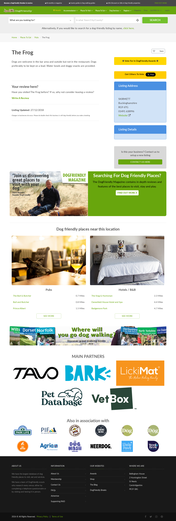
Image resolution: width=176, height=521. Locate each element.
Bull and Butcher (21, 302)
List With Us (154, 10)
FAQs (53, 490)
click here (128, 28)
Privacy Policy (42, 517)
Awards (58, 10)
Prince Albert (19, 308)
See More (48, 316)
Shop (146, 10)
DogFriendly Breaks (98, 490)
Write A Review (20, 98)
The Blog (93, 485)
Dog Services (114, 10)
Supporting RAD (58, 501)
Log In (167, 10)
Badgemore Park (99, 308)
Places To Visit (85, 10)
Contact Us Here (140, 162)
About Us (55, 474)
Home (14, 38)
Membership (56, 479)
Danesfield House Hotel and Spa (107, 302)
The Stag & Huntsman (101, 296)
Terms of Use (57, 517)
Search (155, 20)
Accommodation (70, 10)
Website (123, 115)
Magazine (137, 10)
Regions (127, 10)
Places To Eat (100, 10)
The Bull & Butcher (22, 296)
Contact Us (55, 485)
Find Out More (161, 3)
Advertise (55, 496)
